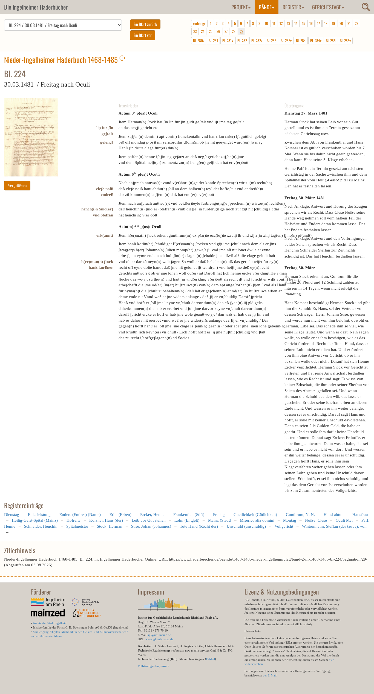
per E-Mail (270, 675)
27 (226, 31)
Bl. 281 (213, 40)
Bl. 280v (198, 40)
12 (281, 23)
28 (233, 31)
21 (348, 23)
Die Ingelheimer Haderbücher (36, 6)
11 (273, 23)
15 (303, 23)
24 (203, 31)
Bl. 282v (256, 40)
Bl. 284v (315, 40)
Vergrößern (17, 185)
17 (318, 23)
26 (218, 31)
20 (341, 23)
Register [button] (292, 7)
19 (333, 23)
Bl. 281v (227, 40)
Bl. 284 (301, 40)
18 (325, 23)
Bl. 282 (242, 40)
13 (288, 23)
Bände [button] (265, 7)
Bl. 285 (330, 40)
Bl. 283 (271, 40)
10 (266, 23)
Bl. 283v (286, 40)
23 (195, 31)
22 (356, 23)
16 (311, 23)
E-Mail (210, 659)
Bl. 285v (345, 40)
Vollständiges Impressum (153, 666)
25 (210, 31)
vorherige (199, 23)
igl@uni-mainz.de (159, 634)
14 (296, 23)
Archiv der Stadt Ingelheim (50, 623)
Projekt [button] (239, 7)
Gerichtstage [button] (326, 7)
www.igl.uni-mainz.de (159, 639)
